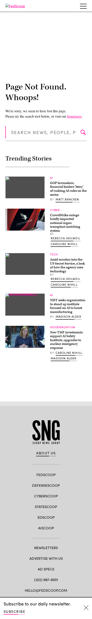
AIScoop (46, 528)
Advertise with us (46, 558)
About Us (46, 453)
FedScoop (46, 474)
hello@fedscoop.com (46, 590)
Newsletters (46, 547)
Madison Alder (68, 316)
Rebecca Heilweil (65, 238)
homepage (74, 116)
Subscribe (14, 611)
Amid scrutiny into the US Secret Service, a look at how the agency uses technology (67, 265)
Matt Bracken (67, 199)
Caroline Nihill (64, 244)
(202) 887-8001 (46, 579)
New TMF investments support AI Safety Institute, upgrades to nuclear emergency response (66, 340)
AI (51, 178)
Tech (54, 254)
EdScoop (46, 517)
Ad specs (46, 569)
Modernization (62, 327)
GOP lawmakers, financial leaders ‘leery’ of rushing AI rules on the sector (68, 189)
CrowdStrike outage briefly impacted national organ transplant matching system (65, 223)
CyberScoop (46, 496)
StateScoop (46, 506)
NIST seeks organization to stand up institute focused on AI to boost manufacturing (67, 306)
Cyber (55, 210)
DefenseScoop (46, 485)
